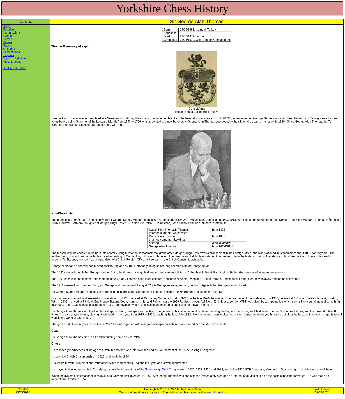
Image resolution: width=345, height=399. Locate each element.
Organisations (12, 32)
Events (7, 35)
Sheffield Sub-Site (14, 68)
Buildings (9, 48)
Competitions (11, 52)
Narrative (9, 29)
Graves (7, 45)
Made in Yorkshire (14, 58)
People (7, 42)
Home (7, 26)
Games (7, 39)
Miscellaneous (12, 61)
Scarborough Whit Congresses (164, 369)
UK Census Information (211, 392)
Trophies (8, 55)
